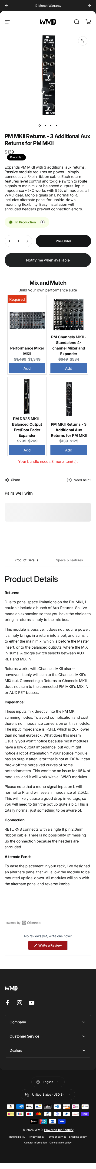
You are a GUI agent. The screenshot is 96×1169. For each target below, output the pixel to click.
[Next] (89, 5)
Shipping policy (78, 1136)
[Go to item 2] (45, 125)
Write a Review (53, 946)
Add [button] (27, 368)
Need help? (82, 480)
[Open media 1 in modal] (82, 41)
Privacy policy (36, 1136)
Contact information (35, 1142)
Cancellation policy (61, 1142)
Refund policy (17, 1136)
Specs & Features (69, 560)
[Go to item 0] (39, 125)
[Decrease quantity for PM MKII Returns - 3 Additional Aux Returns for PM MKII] (10, 241)
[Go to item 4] (56, 125)
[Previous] (6, 5)
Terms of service (56, 1136)
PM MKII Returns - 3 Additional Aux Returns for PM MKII (69, 430)
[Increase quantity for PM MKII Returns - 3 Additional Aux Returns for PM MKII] (27, 241)
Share (15, 480)
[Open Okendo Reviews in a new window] (23, 922)
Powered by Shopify (58, 1130)
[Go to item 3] (50, 125)
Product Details (26, 560)
